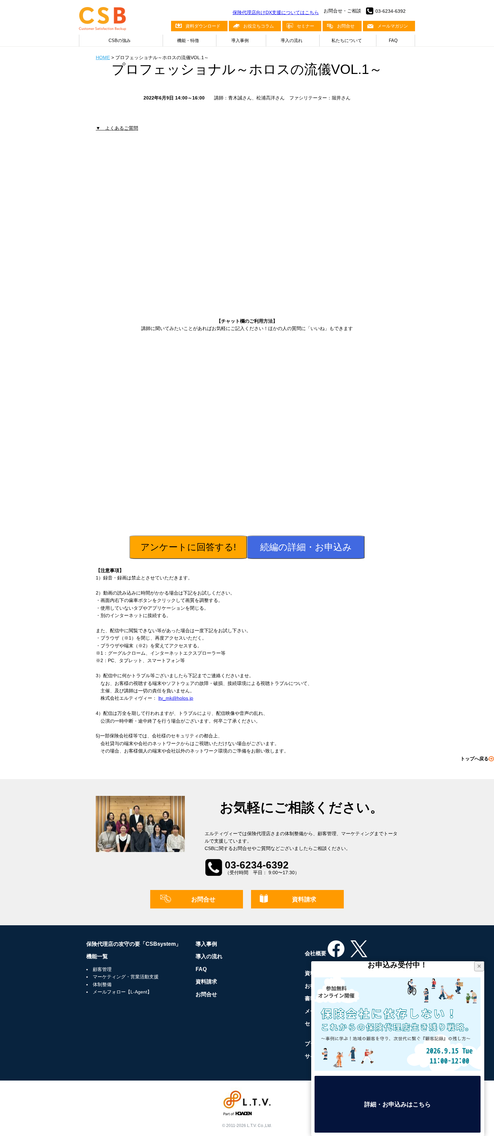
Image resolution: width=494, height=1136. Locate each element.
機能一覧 (97, 956)
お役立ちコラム (258, 26)
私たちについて (346, 40)
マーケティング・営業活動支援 (126, 976)
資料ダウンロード (203, 26)
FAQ (393, 40)
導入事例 (240, 40)
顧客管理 (102, 969)
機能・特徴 (188, 40)
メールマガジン (392, 26)
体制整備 (102, 984)
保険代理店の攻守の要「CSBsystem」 (133, 944)
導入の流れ (291, 40)
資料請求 (304, 899)
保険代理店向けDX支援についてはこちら (276, 12)
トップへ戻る (474, 758)
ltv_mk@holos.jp (175, 698)
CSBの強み (120, 40)
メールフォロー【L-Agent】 (122, 992)
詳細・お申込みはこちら (397, 1104)
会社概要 (315, 953)
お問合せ (346, 26)
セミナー (305, 26)
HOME (103, 57)
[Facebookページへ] (336, 953)
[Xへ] (359, 953)
